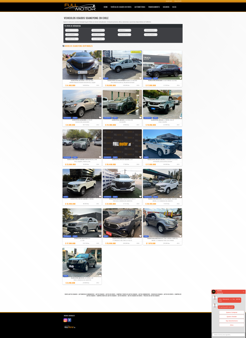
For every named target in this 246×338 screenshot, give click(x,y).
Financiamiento (154, 7)
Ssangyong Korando (82, 122)
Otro (231, 325)
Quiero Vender (232, 316)
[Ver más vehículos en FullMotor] (70, 327)
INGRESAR (169, 1)
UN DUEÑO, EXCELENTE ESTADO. (162, 161)
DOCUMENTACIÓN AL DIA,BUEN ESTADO (122, 82)
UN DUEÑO (122, 122)
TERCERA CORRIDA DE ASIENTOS (122, 201)
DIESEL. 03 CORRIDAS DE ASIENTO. (163, 201)
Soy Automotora (232, 321)
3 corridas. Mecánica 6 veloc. (123, 240)
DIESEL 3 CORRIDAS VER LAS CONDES (163, 240)
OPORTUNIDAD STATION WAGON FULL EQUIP (82, 82)
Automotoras (140, 7)
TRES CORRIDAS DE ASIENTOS (82, 280)
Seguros (166, 7)
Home (106, 7)
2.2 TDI (82, 240)
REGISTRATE (178, 1)
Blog (174, 7)
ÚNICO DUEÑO (163, 122)
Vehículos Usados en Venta (121, 7)
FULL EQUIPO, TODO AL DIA (82, 161)
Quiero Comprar (231, 312)
